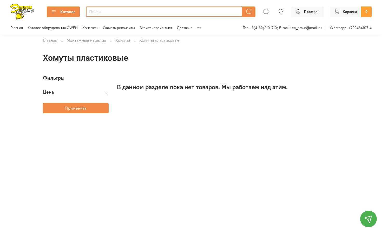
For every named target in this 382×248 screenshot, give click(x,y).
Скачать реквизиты (119, 27)
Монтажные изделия (86, 40)
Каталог (67, 11)
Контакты (90, 27)
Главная (16, 27)
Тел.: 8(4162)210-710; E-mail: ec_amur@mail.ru (282, 27)
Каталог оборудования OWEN (53, 27)
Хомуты (122, 40)
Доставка (184, 27)
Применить (76, 108)
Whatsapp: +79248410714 (351, 27)
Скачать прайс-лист (156, 27)
